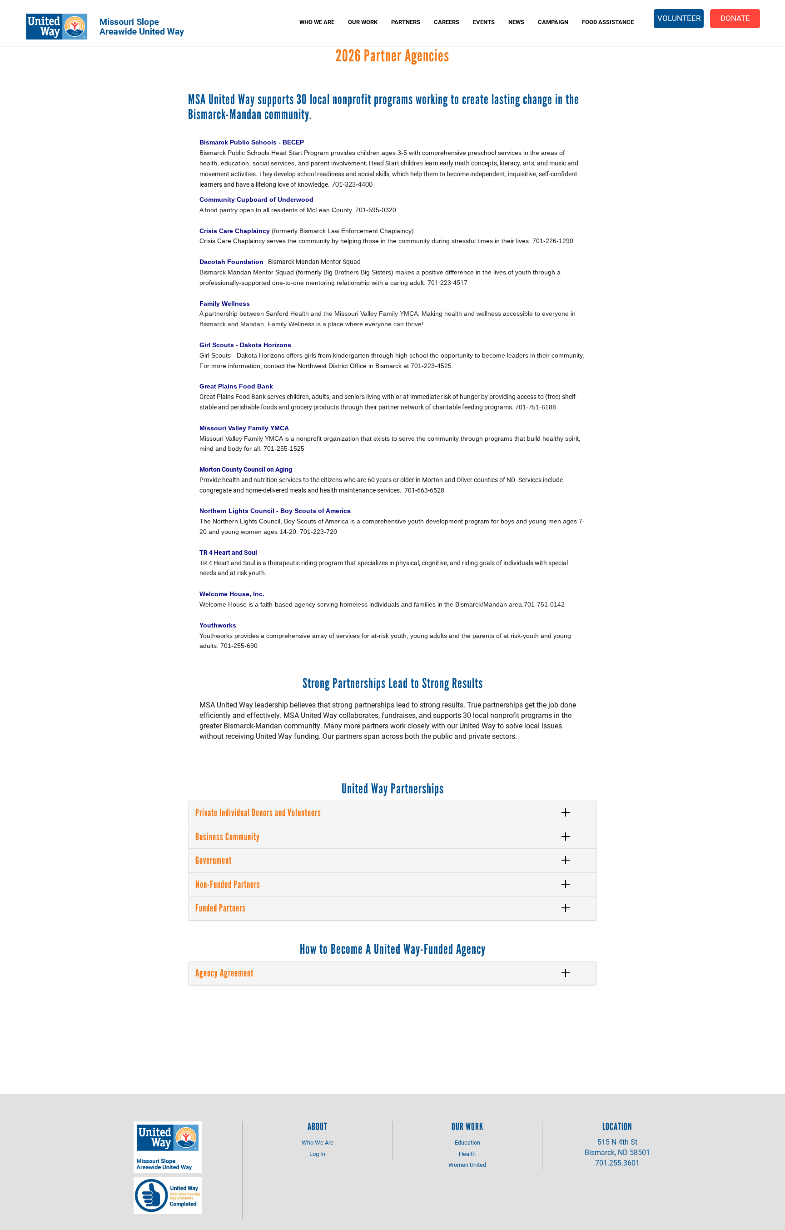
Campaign (553, 22)
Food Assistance (608, 22)
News (516, 22)
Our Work (363, 22)
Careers (446, 22)
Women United (467, 1164)
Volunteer (679, 18)
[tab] (392, 813)
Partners (405, 22)
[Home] (111, 26)
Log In (317, 1154)
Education (467, 1142)
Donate (735, 18)
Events (484, 22)
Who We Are (316, 22)
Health (467, 1154)
